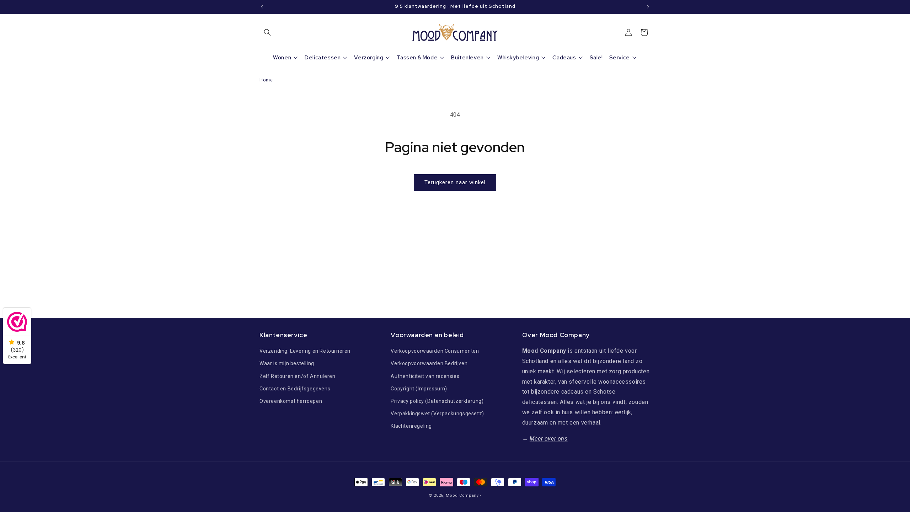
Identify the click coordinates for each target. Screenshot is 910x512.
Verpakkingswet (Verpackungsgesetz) (437, 413)
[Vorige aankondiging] (262, 7)
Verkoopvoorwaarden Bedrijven (429, 363)
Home (266, 79)
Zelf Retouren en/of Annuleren (297, 376)
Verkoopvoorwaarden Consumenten (435, 351)
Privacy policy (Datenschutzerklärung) (437, 401)
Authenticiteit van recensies (425, 376)
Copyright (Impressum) (419, 388)
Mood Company (462, 495)
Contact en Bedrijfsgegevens (294, 388)
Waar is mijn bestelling (286, 363)
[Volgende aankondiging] (648, 7)
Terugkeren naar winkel (455, 182)
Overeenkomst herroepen (290, 401)
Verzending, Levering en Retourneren (304, 351)
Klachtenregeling (411, 426)
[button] (267, 32)
